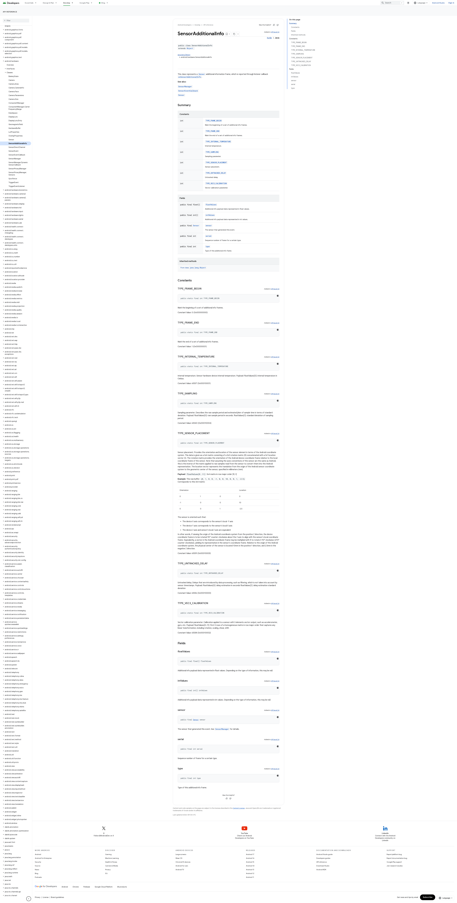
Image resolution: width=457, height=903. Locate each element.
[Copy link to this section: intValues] (190, 681)
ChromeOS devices (183, 862)
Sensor (202, 74)
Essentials (29, 3)
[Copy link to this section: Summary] (193, 105)
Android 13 (250, 870)
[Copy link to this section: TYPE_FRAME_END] (201, 322)
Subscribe (427, 897)
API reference (10, 12)
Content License (239, 808)
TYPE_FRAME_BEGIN (213, 121)
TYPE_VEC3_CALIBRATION (216, 183)
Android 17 (250, 854)
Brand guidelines (57, 897)
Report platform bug (394, 854)
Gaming (108, 854)
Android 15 (250, 862)
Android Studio (438, 3)
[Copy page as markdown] (234, 34)
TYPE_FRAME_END (212, 131)
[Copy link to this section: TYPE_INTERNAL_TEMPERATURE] (217, 356)
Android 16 (250, 858)
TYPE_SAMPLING (212, 152)
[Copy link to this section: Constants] (194, 280)
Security (38, 862)
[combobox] (392, 3)
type (208, 246)
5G (106, 873)
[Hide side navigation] (28, 898)
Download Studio (322, 866)
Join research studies (394, 866)
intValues (210, 215)
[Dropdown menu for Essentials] (37, 3)
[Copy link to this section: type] (185, 768)
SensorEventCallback (188, 91)
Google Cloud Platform (103, 887)
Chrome (76, 887)
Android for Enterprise (43, 858)
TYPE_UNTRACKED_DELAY (216, 173)
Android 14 (250, 866)
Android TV (180, 870)
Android (38, 854)
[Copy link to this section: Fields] (188, 643)
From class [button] (193, 268)
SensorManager (185, 86)
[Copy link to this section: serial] (186, 739)
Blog (103, 3)
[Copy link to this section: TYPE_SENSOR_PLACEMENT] (212, 433)
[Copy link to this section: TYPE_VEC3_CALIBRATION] (210, 603)
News (37, 870)
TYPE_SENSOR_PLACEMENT (216, 162)
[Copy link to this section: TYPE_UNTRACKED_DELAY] (210, 563)
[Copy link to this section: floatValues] (192, 651)
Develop (66, 3)
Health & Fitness (111, 862)
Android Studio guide (324, 854)
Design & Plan (48, 3)
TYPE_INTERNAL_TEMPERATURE (218, 141)
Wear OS (179, 858)
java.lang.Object (184, 55)
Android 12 (250, 873)
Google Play (84, 3)
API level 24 (275, 32)
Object (190, 48)
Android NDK (321, 870)
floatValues (211, 204)
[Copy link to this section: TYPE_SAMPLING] (199, 393)
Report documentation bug (397, 858)
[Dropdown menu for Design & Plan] (57, 3)
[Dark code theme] (277, 295)
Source (37, 866)
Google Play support (394, 862)
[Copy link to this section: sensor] (187, 710)
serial (208, 236)
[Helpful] (274, 25)
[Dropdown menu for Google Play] (92, 3)
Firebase (86, 887)
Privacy (108, 870)
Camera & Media (111, 866)
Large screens (181, 854)
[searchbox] (16, 20)
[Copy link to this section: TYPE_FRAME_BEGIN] (203, 288)
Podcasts (38, 877)
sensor (209, 225)
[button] (15, 30)
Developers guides (323, 858)
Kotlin (269, 38)
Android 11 (250, 877)
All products (122, 887)
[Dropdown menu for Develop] (73, 3)
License (46, 897)
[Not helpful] (277, 25)
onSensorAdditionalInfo (189, 77)
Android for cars (182, 866)
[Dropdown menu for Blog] (108, 3)
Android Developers (184, 25)
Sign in (451, 3)
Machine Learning (112, 858)
